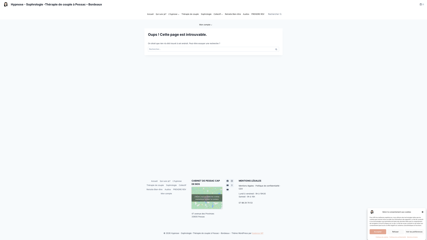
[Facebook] (227, 181)
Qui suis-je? (161, 14)
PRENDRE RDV (257, 14)
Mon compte (166, 193)
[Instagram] (232, 181)
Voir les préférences (414, 232)
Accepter (378, 232)
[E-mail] (227, 185)
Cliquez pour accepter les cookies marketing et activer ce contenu (207, 198)
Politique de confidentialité (397, 237)
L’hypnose (177, 181)
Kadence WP (257, 233)
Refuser (395, 232)
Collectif (182, 185)
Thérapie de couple (190, 14)
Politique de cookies (382, 237)
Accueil (150, 14)
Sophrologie (206, 14)
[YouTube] (227, 190)
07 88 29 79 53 (246, 203)
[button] (422, 212)
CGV (241, 189)
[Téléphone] (232, 185)
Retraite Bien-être (233, 14)
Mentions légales (412, 237)
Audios (246, 14)
